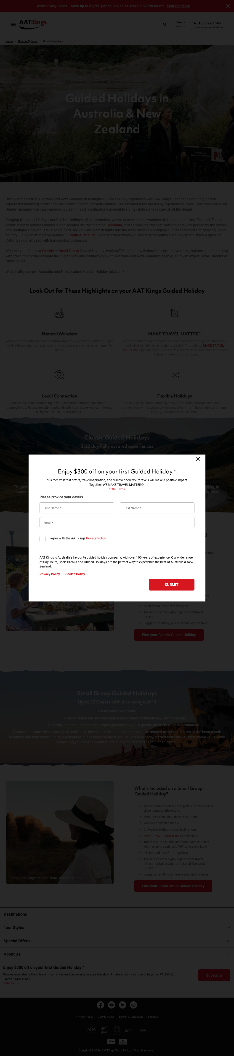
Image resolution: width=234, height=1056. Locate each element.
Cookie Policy (75, 574)
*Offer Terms (117, 489)
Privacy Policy (96, 538)
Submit (171, 584)
